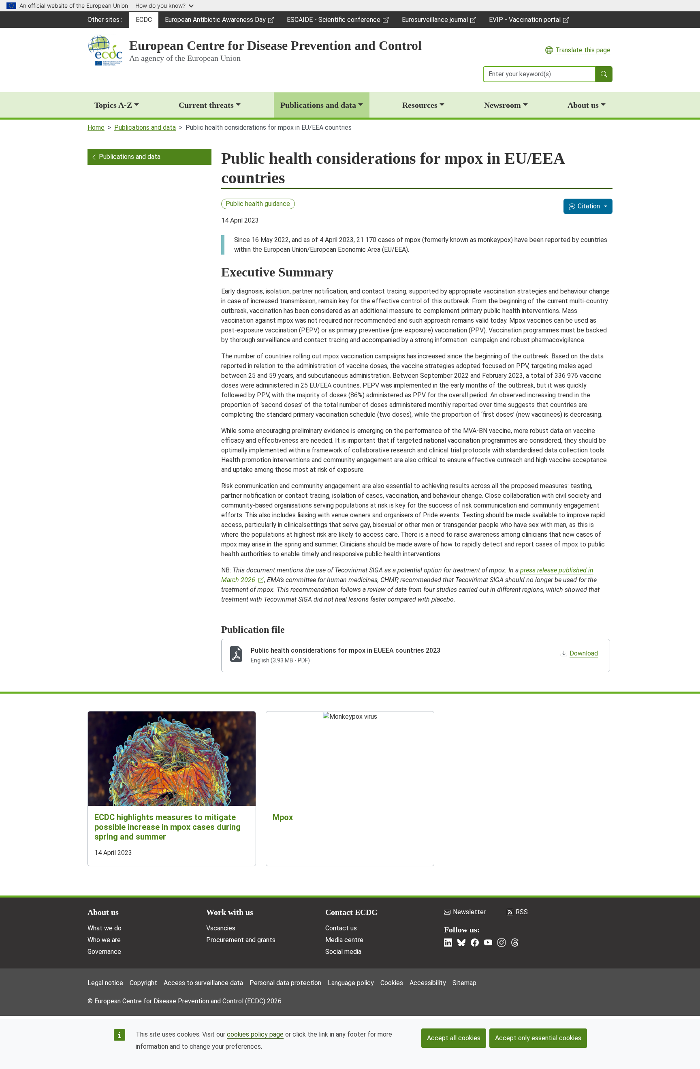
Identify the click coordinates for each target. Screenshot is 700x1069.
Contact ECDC (351, 912)
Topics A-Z (113, 105)
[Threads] (515, 942)
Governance (104, 951)
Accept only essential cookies (538, 1038)
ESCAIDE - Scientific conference (333, 22)
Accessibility (428, 983)
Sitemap (464, 983)
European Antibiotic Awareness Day (215, 22)
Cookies (391, 983)
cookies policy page (255, 1034)
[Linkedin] (448, 942)
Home (96, 127)
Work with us (229, 912)
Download (584, 653)
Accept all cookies (453, 1038)
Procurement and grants (240, 940)
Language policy (351, 983)
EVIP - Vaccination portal (525, 22)
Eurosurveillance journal (435, 22)
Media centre (344, 940)
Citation (589, 206)
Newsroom (502, 105)
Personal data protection (285, 983)
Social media (343, 951)
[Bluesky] (461, 942)
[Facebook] (475, 942)
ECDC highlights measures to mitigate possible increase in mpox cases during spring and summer (167, 827)
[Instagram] (501, 942)
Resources (420, 105)
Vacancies (220, 928)
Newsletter (469, 912)
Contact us (341, 928)
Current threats (206, 105)
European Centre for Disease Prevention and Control (275, 45)
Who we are (104, 940)
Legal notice (105, 983)
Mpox (283, 817)
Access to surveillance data (203, 983)
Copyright (143, 983)
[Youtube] (488, 942)
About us (583, 105)
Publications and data (318, 105)
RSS (522, 912)
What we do (105, 928)
